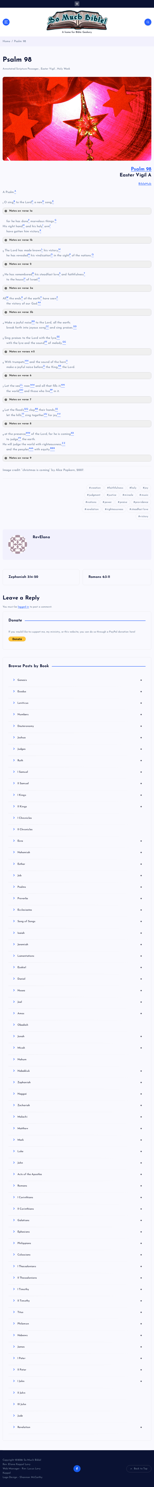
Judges (79, 749)
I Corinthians (79, 1197)
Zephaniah (79, 1082)
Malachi (79, 1117)
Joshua (79, 737)
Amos (79, 1013)
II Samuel (79, 783)
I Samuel (79, 772)
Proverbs (79, 898)
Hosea (79, 990)
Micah (79, 1048)
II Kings (79, 806)
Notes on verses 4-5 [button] (22, 351)
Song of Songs (79, 921)
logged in (23, 607)
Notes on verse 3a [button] (21, 288)
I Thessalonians (79, 1266)
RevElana (41, 537)
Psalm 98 (20, 41)
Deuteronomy (79, 726)
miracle (128, 495)
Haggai (79, 1094)
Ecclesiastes (79, 910)
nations (91, 502)
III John (21, 1404)
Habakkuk (79, 1071)
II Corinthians (79, 1209)
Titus (79, 1312)
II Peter (79, 1370)
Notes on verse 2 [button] (20, 264)
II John (21, 1393)
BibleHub (144, 183)
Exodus (79, 691)
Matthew (79, 1128)
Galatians (79, 1220)
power (108, 502)
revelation (93, 509)
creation (96, 488)
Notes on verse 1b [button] (20, 240)
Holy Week (63, 68)
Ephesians (79, 1232)
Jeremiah (79, 944)
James (79, 1347)
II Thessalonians (79, 1278)
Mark (79, 1140)
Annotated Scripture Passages (21, 68)
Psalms (79, 887)
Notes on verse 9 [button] (20, 458)
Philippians (79, 1243)
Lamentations (79, 956)
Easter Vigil (48, 68)
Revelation (79, 1427)
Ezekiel (79, 967)
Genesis (79, 680)
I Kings (79, 795)
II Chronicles (25, 829)
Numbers (79, 714)
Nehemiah (79, 852)
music (144, 495)
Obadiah (22, 1025)
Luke (79, 1151)
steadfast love (139, 509)
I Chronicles (24, 818)
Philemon (79, 1324)
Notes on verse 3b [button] (21, 312)
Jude (20, 1415)
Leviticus (79, 703)
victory (144, 516)
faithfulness (116, 488)
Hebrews (79, 1335)
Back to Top (141, 1468)
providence (141, 502)
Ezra (79, 841)
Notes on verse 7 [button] (20, 399)
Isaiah (79, 933)
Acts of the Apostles (79, 1174)
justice (112, 495)
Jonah (79, 1036)
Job (79, 875)
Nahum (22, 1059)
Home (7, 41)
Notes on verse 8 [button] (20, 423)
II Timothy (79, 1301)
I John (79, 1381)
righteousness (115, 509)
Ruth (79, 760)
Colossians (79, 1255)
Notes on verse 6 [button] (20, 375)
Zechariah (79, 1105)
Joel (79, 1002)
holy (134, 488)
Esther (79, 864)
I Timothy (79, 1289)
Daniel (79, 979)
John (79, 1163)
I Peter (79, 1358)
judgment (94, 495)
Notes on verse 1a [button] (20, 211)
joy (146, 488)
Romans (79, 1186)
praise (123, 502)
